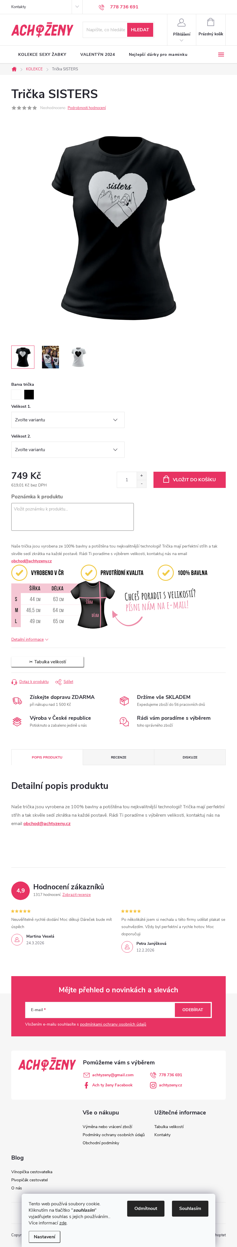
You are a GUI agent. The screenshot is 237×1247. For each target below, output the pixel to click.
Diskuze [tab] (190, 757)
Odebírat (192, 1010)
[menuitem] (42, 55)
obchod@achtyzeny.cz (31, 561)
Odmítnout (145, 1208)
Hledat (140, 30)
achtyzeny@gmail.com (113, 1075)
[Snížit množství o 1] (141, 484)
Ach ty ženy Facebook (112, 1085)
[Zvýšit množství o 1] (141, 476)
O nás (16, 1188)
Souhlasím (190, 1208)
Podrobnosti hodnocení (87, 108)
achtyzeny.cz (170, 1085)
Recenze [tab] (118, 757)
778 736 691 (170, 1075)
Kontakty (18, 7)
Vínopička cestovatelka (31, 1172)
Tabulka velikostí (169, 1127)
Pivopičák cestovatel (29, 1180)
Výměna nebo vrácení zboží (107, 1127)
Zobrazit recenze (76, 894)
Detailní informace (27, 639)
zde (62, 1223)
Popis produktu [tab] (47, 757)
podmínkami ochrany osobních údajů (113, 1024)
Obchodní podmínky (101, 1143)
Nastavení (44, 1237)
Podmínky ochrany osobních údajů (114, 1135)
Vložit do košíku (194, 480)
